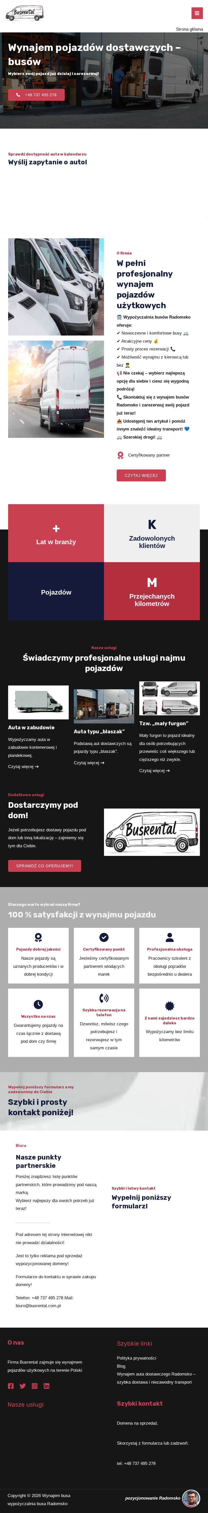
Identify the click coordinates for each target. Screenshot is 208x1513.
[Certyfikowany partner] (143, 455)
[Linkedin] (46, 1386)
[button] (141, 475)
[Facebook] (11, 1386)
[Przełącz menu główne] (197, 13)
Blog (121, 1366)
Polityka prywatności (136, 1358)
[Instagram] (34, 1386)
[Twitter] (23, 1386)
